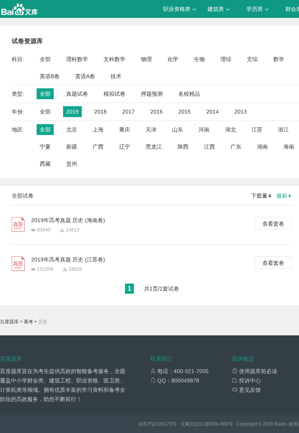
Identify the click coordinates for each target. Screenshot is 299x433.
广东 (235, 147)
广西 (98, 147)
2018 (100, 112)
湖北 (230, 129)
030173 (164, 424)
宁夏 (45, 147)
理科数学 (77, 59)
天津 (151, 129)
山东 (177, 129)
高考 (28, 321)
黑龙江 (154, 147)
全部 (45, 59)
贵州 (71, 164)
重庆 (124, 129)
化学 (172, 59)
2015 (184, 112)
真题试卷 (77, 94)
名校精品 (189, 94)
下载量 (259, 196)
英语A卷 (85, 76)
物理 (146, 59)
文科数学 (114, 59)
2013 (240, 112)
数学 (278, 59)
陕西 (183, 147)
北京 (71, 129)
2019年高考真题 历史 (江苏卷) (68, 259)
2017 (128, 112)
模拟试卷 (114, 94)
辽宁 (124, 147)
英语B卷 (50, 76)
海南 (288, 147)
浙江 (283, 129)
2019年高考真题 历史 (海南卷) (68, 220)
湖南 (262, 147)
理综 (225, 59)
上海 (98, 129)
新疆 (71, 147)
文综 (252, 59)
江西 (209, 147)
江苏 (257, 129)
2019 (72, 112)
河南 (204, 129)
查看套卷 (273, 224)
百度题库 (9, 321)
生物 (199, 59)
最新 (281, 196)
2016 (156, 112)
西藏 (45, 164)
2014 (212, 112)
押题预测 (152, 94)
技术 (116, 76)
